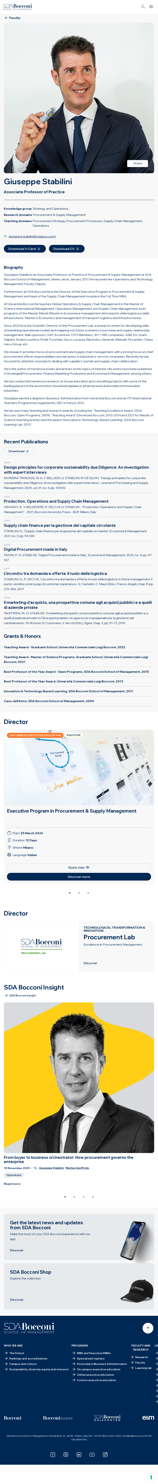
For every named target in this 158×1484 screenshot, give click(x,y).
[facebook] (53, 1455)
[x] (66, 1455)
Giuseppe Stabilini (51, 1168)
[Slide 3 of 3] (88, 893)
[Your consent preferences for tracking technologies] (151, 1477)
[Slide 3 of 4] (83, 1197)
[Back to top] (148, 1328)
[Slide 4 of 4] (93, 1197)
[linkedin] (79, 1455)
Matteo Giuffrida (77, 1168)
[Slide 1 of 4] (65, 1197)
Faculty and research (140, 1347)
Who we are (13, 1345)
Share (137, 163)
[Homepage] (29, 1328)
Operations (13, 1175)
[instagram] (105, 1455)
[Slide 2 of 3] (79, 893)
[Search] (143, 7)
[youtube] (92, 1455)
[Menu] (151, 7)
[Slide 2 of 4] (74, 1197)
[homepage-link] (17, 7)
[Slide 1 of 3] (69, 893)
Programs (79, 1345)
